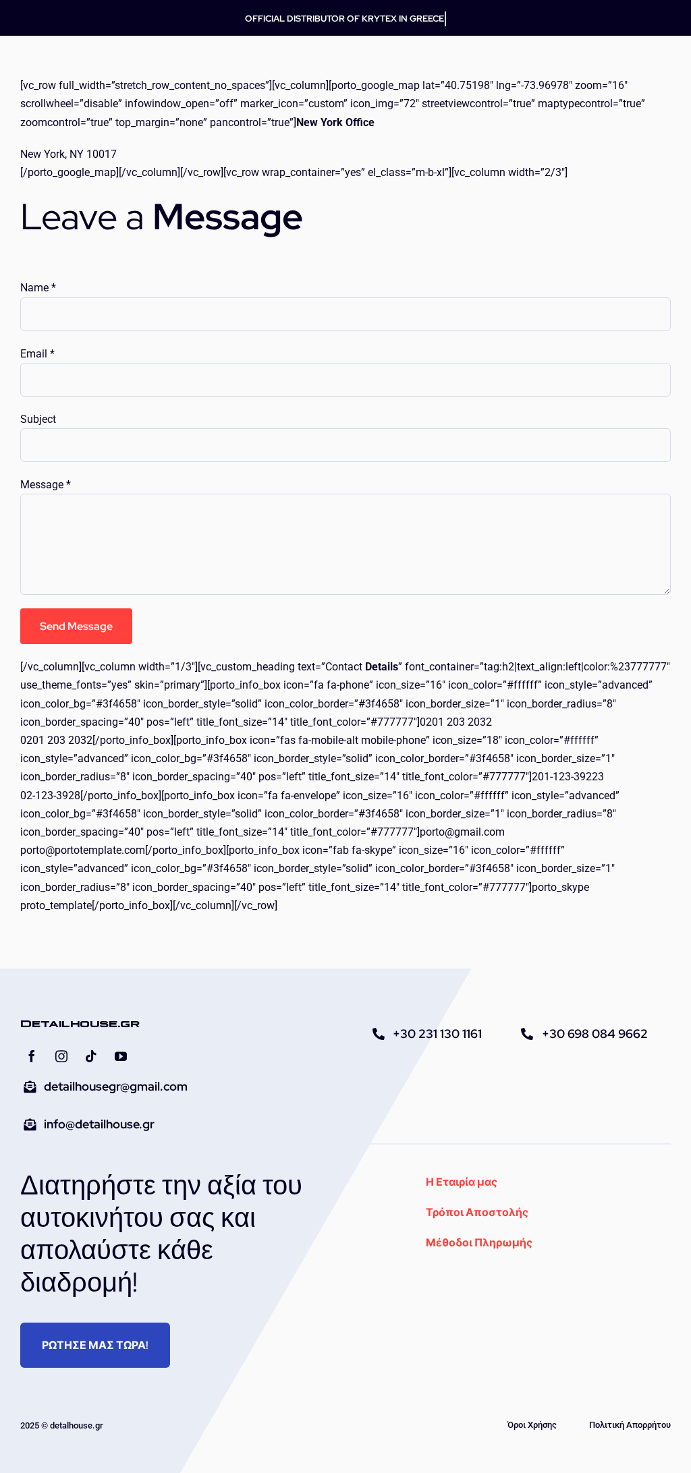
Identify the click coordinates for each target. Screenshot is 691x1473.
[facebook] (31, 1056)
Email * (37, 353)
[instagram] (61, 1056)
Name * (38, 287)
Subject (38, 419)
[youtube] (120, 1056)
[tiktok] (91, 1056)
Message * (45, 484)
